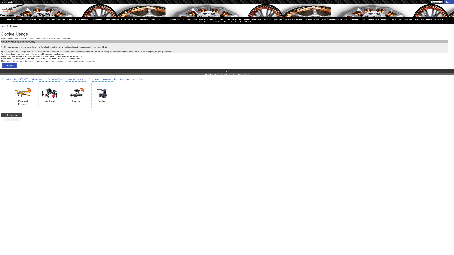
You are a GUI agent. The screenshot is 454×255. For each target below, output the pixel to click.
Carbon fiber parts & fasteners (90, 19)
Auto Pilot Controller (47, 19)
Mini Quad (385, 19)
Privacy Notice (94, 79)
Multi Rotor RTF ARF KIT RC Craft (228, 19)
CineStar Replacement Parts (143, 19)
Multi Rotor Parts (206, 19)
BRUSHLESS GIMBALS (66, 19)
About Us (71, 79)
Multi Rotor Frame (190, 19)
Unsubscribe (125, 79)
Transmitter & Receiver (293, 19)
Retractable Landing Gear (402, 19)
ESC (345, 19)
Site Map (81, 79)
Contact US (6, 79)
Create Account (139, 79)
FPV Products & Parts (370, 19)
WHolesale (228, 22)
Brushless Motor (335, 19)
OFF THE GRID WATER (225, 74)
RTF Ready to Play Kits (273, 19)
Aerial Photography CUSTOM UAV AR (21, 19)
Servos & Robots (441, 19)
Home (3, 2)
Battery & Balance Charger (315, 19)
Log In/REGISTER (21, 79)
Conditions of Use (109, 79)
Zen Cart (246, 74)
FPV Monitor (355, 19)
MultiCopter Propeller (252, 19)
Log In (10, 2)
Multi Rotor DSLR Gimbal (245, 22)
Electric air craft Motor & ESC (168, 19)
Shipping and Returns (56, 79)
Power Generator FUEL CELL (210, 22)
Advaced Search (38, 79)
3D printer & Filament (423, 19)
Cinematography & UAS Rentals (117, 19)
